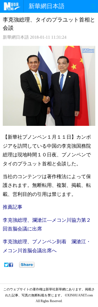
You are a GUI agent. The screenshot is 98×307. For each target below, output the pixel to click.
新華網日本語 (47, 6)
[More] (27, 265)
